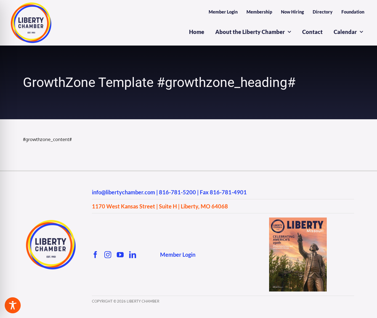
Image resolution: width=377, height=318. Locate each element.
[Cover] (298, 220)
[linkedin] (132, 254)
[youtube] (120, 254)
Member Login (177, 254)
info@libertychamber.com (123, 192)
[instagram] (107, 254)
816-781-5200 (177, 192)
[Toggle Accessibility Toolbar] (12, 305)
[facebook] (95, 254)
